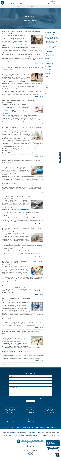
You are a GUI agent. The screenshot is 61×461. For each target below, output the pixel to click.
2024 (46, 80)
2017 (46, 93)
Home (2, 6)
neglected (12, 272)
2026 (46, 76)
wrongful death (19, 47)
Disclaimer (33, 398)
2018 (46, 91)
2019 (46, 89)
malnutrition (18, 343)
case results (9, 280)
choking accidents (6, 137)
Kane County (25, 435)
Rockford (33, 432)
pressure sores (19, 165)
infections (23, 303)
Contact (42, 6)
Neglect (12, 33)
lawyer (18, 273)
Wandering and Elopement (50, 71)
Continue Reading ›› (39, 63)
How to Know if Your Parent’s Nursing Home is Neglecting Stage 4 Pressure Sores (52, 47)
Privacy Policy (38, 398)
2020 (46, 87)
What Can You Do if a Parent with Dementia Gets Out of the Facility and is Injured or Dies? (52, 38)
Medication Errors (13, 102)
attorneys (4, 143)
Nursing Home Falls (13, 231)
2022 (46, 83)
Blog (37, 6)
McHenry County (36, 435)
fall (13, 234)
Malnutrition (13, 335)
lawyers (30, 244)
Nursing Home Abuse (49, 63)
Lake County (43, 435)
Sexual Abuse (48, 69)
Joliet (21, 432)
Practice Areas (19, 6)
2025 (46, 78)
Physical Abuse (48, 66)
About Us (7, 6)
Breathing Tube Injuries (50, 55)
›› (17, 364)
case (26, 212)
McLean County (28, 437)
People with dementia (6, 72)
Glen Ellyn (29, 432)
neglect (29, 287)
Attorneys (12, 6)
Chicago (12, 432)
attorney (4, 45)
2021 (46, 85)
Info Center (32, 6)
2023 (46, 82)
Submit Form (30, 401)
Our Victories (26, 6)
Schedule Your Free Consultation (30, 20)
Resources (24, 450)
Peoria (38, 432)
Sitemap (37, 450)
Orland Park (16, 432)
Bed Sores (48, 53)
